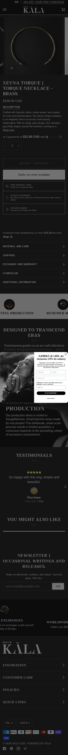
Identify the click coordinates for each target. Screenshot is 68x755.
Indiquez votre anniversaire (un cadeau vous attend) (49, 383)
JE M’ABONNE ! (51, 393)
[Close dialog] (66, 354)
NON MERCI (51, 398)
